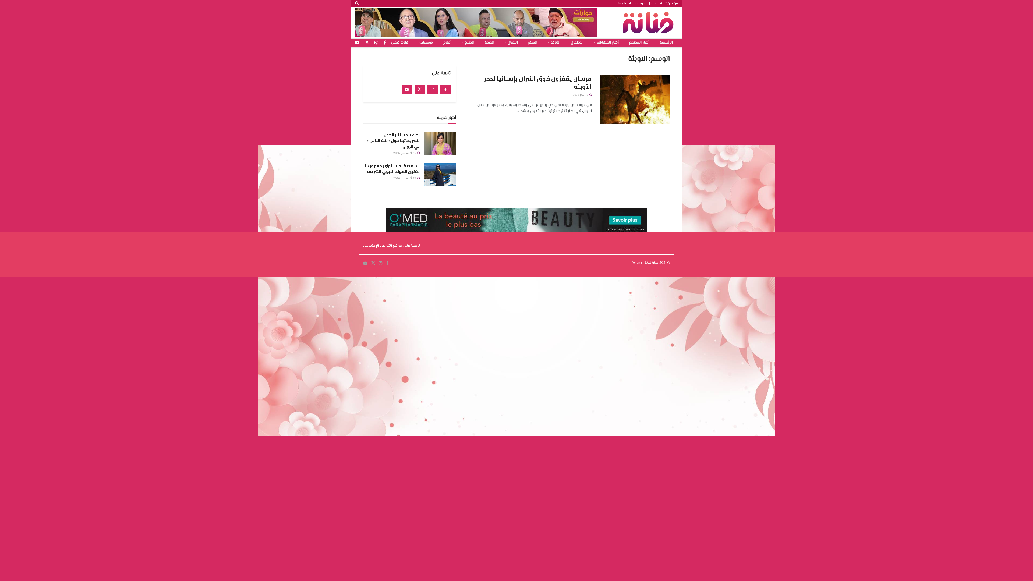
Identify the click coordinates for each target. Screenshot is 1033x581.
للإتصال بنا (625, 3)
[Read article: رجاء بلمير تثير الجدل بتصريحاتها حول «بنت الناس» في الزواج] (440, 143)
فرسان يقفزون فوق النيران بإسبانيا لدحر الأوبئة (538, 83)
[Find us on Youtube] (407, 89)
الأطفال (577, 43)
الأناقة (555, 43)
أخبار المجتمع (639, 43)
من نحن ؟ (671, 3)
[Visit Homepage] (649, 22)
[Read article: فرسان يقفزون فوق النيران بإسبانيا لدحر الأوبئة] (635, 100)
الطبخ (469, 43)
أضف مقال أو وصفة (648, 3)
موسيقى (426, 43)
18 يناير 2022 (581, 95)
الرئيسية (666, 43)
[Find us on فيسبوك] (385, 42)
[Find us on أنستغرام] (376, 42)
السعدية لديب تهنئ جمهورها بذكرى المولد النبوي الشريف (392, 168)
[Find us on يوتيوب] (357, 42)
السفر (532, 43)
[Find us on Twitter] (420, 89)
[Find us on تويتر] (367, 42)
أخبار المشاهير (608, 43)
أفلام (447, 43)
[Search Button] (357, 3)
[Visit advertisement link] (476, 22)
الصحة (489, 43)
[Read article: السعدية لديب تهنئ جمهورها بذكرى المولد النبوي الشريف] (440, 174)
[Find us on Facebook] (445, 89)
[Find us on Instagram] (432, 89)
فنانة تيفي (399, 43)
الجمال (513, 43)
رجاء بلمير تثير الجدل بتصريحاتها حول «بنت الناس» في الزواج (393, 140)
